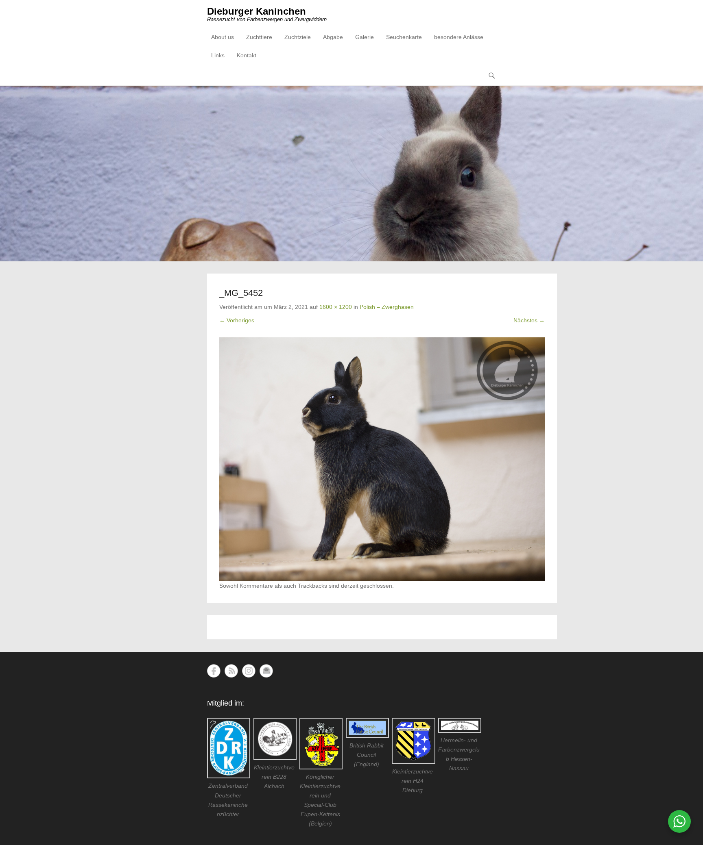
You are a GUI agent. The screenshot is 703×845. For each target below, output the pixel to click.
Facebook (214, 671)
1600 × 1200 (335, 307)
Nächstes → (529, 320)
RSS (231, 671)
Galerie (364, 37)
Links (218, 55)
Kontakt (246, 55)
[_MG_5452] (382, 459)
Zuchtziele (297, 37)
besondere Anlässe (458, 37)
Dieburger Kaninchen (256, 11)
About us (222, 37)
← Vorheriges (236, 320)
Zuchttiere (259, 37)
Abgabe (333, 37)
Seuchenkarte (404, 37)
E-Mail (266, 671)
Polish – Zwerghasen (387, 307)
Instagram (248, 671)
